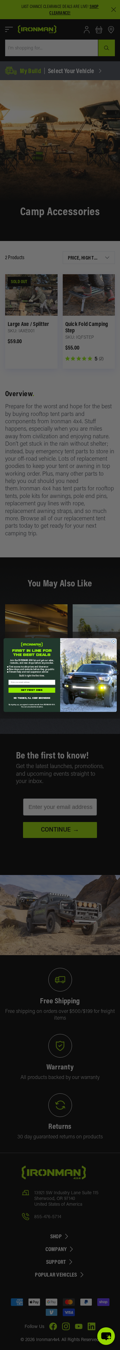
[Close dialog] (113, 641)
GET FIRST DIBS (31, 690)
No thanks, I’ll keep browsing (31, 698)
